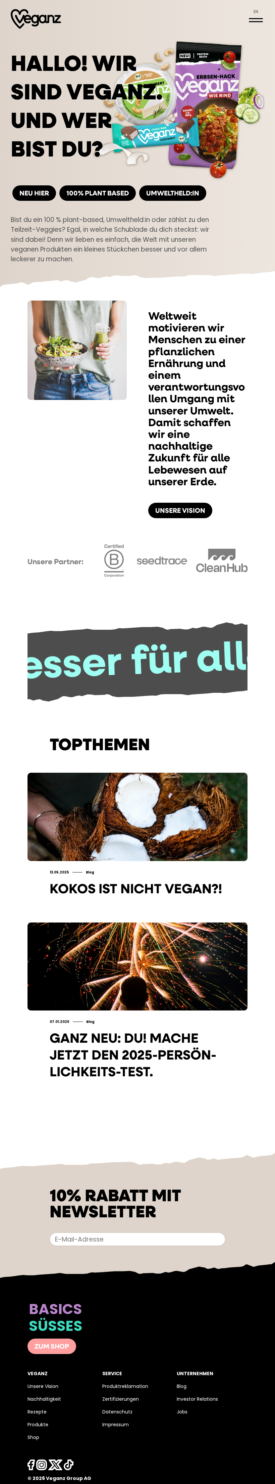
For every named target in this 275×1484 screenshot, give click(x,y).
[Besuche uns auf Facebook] (31, 1466)
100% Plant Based (97, 193)
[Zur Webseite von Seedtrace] (161, 563)
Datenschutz (117, 1412)
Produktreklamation (125, 1386)
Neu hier (34, 193)
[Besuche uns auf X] (55, 1466)
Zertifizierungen (120, 1399)
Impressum (115, 1425)
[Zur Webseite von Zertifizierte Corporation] (114, 579)
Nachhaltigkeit (44, 1399)
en (256, 12)
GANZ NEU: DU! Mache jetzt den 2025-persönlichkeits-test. (133, 1056)
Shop (33, 1437)
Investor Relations (197, 1399)
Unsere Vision (180, 511)
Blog (181, 1386)
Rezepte (37, 1412)
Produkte (38, 1425)
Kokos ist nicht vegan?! (136, 890)
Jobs (182, 1412)
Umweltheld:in (172, 193)
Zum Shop (52, 1347)
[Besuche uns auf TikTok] (68, 1466)
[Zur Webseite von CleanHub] (222, 571)
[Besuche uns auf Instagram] (41, 1466)
